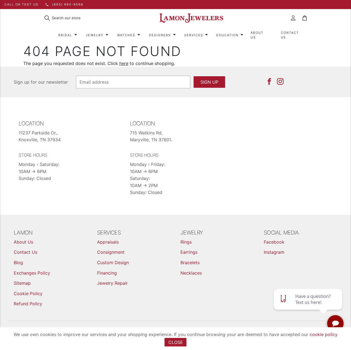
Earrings (188, 252)
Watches (126, 35)
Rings (186, 242)
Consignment (110, 252)
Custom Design (113, 262)
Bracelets (190, 262)
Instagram (274, 252)
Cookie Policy (28, 293)
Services (193, 35)
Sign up (209, 82)
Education (227, 35)
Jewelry (94, 35)
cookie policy (324, 334)
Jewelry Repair (112, 283)
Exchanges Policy (32, 273)
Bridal (65, 35)
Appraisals (108, 242)
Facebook (274, 242)
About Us (257, 35)
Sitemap (22, 283)
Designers (160, 35)
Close (175, 342)
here (123, 63)
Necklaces (191, 273)
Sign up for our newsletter (41, 82)
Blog (18, 262)
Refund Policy (28, 303)
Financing (107, 273)
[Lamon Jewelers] (191, 18)
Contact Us (290, 35)
